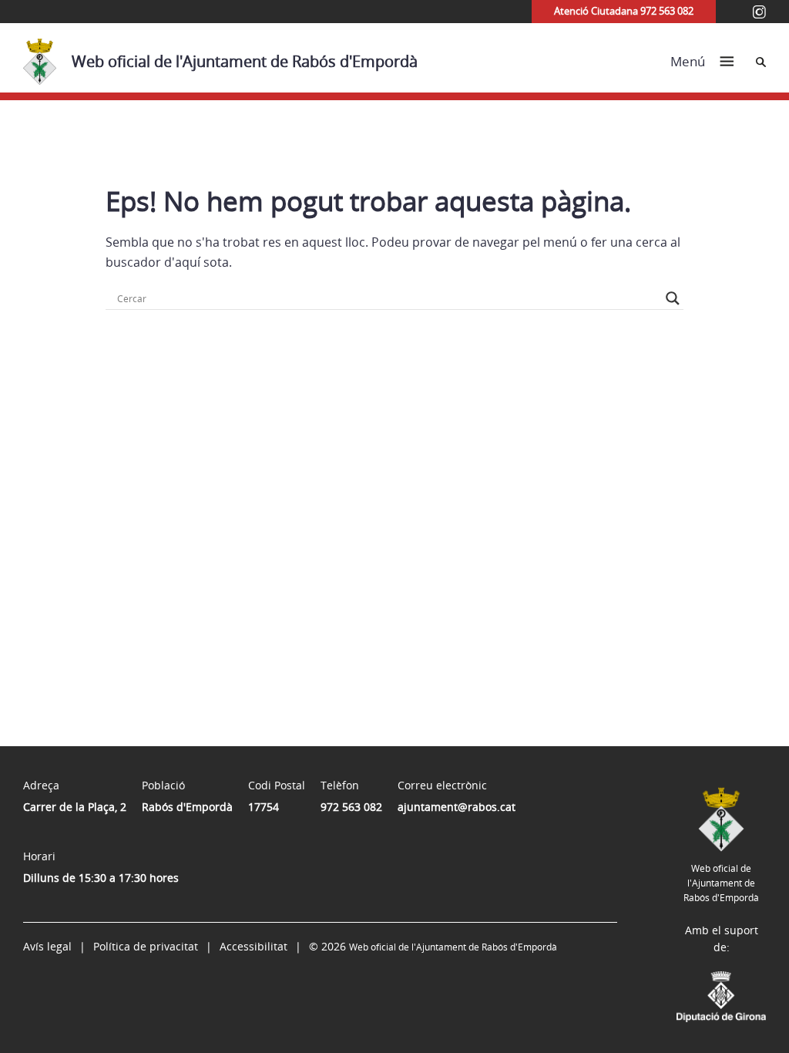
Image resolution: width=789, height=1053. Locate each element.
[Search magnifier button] (672, 298)
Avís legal (47, 946)
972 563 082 (351, 806)
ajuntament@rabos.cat (456, 806)
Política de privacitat (145, 946)
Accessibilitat (253, 946)
